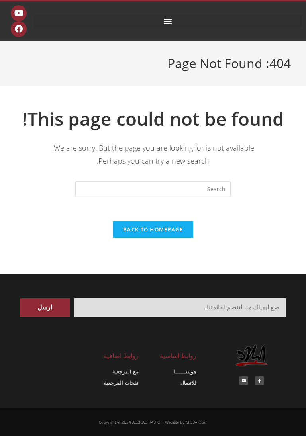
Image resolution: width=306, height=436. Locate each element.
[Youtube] (19, 13)
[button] (168, 21)
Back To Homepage (153, 229)
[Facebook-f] (259, 380)
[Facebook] (19, 29)
